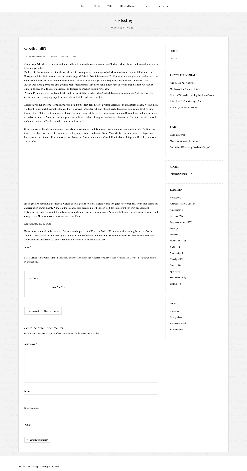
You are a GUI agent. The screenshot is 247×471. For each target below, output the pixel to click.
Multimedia (82, 257)
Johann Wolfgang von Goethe (122, 257)
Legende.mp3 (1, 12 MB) (37, 223)
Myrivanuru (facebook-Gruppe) (184, 140)
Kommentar (30, 343)
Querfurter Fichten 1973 (189, 107)
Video (110, 6)
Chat (142, 108)
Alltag (173, 197)
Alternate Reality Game (180, 203)
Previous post (33, 310)
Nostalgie (174, 258)
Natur (172, 246)
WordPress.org (176, 329)
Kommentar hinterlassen (35, 56)
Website (27, 424)
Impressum (163, 6)
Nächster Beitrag (51, 310)
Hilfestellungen (128, 6)
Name (27, 390)
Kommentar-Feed (178, 323)
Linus (172, 95)
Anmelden (174, 310)
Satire (172, 265)
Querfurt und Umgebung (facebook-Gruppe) (190, 147)
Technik (173, 283)
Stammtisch (175, 277)
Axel (74, 56)
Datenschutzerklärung (28, 466)
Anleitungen (175, 209)
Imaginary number (67, 257)
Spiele (173, 271)
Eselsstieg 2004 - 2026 (49, 466)
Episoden (174, 215)
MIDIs (97, 6)
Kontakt (147, 6)
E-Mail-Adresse (31, 407)
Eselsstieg (123, 20)
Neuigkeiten (175, 252)
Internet (173, 234)
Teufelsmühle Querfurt (191, 101)
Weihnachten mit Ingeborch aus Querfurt (196, 95)
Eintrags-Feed (176, 317)
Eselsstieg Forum (177, 134)
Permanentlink (30, 261)
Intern (172, 228)
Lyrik (84, 6)
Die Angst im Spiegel (187, 82)
